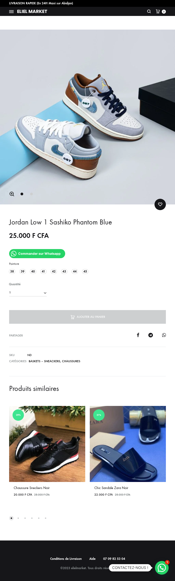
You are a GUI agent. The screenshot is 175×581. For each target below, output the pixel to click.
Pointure (14, 264)
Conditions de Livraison (66, 559)
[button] (12, 194)
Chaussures (71, 361)
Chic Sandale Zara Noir (111, 488)
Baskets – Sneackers (44, 361)
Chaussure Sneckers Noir (32, 488)
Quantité (15, 284)
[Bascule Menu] (11, 11)
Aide (92, 559)
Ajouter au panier (91, 317)
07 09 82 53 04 (114, 559)
